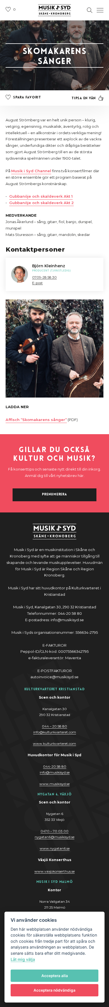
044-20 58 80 (54, 766)
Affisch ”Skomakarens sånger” (36, 419)
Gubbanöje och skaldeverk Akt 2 (41, 202)
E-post (37, 283)
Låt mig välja (23, 959)
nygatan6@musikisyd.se (54, 837)
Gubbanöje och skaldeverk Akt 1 (41, 196)
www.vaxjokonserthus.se (54, 871)
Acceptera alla (54, 975)
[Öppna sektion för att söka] (90, 10)
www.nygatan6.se (55, 848)
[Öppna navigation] (100, 10)
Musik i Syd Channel (31, 171)
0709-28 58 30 (44, 277)
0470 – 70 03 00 (54, 831)
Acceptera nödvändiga (54, 990)
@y (55, 772)
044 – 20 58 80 (54, 726)
